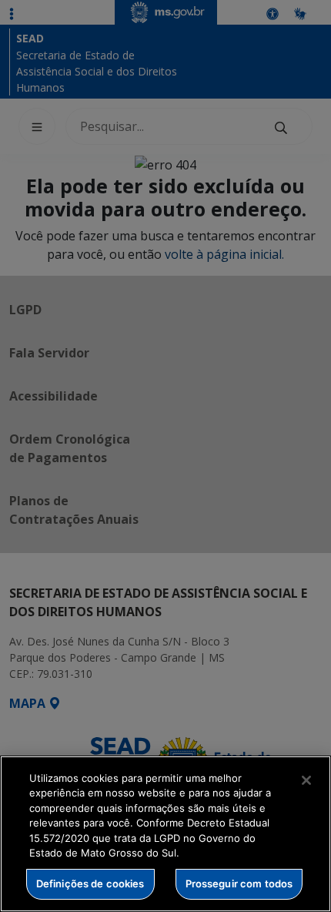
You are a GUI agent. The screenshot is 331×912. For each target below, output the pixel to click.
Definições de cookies (90, 883)
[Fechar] (306, 780)
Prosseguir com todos (239, 883)
